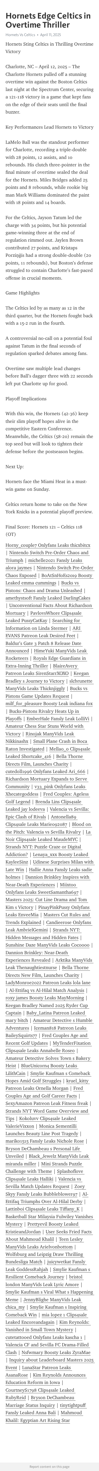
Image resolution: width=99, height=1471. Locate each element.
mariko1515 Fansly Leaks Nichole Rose (45, 1141)
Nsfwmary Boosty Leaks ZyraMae (56, 1352)
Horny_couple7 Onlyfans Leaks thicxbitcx (48, 545)
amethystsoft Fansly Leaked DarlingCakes (48, 598)
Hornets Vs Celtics (20, 34)
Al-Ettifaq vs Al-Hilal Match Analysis (46, 990)
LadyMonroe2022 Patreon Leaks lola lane (48, 983)
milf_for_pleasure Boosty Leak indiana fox (49, 703)
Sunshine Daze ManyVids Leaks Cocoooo (47, 945)
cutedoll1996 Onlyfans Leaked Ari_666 (45, 771)
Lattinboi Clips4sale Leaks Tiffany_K (42, 1209)
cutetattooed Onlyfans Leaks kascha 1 (44, 1337)
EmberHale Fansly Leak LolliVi (58, 719)
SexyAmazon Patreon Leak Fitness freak (47, 1103)
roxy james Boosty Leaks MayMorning (45, 998)
